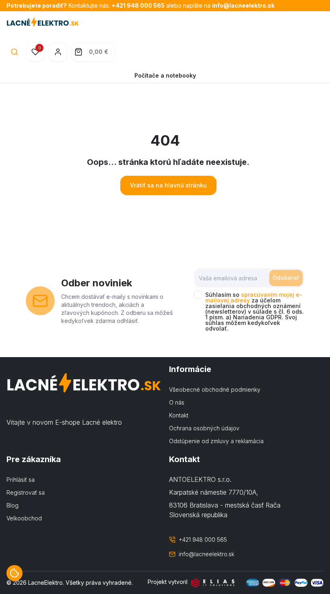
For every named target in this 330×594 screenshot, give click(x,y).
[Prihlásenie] (58, 52)
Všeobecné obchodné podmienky (214, 389)
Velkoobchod (24, 518)
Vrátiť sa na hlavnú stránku (168, 185)
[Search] (14, 52)
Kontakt (178, 415)
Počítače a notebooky (165, 75)
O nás (176, 402)
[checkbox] (198, 295)
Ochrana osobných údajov (204, 428)
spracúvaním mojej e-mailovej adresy (253, 297)
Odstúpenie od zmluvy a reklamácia (216, 441)
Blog (12, 505)
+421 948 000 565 (138, 5)
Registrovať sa (25, 492)
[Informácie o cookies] (14, 573)
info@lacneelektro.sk (243, 5)
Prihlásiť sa (20, 479)
